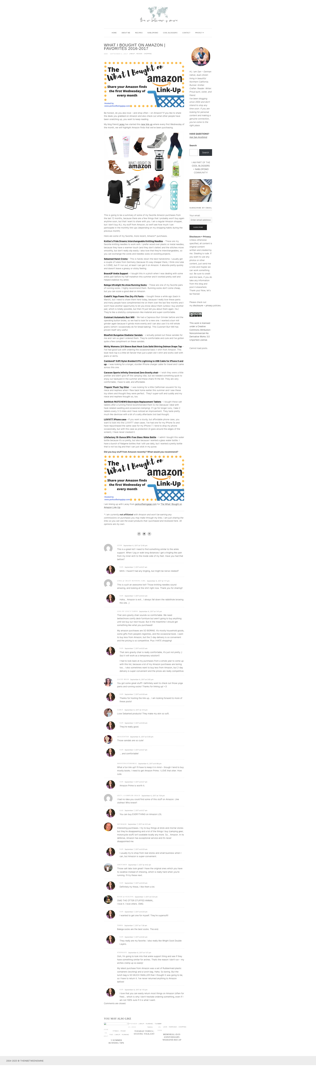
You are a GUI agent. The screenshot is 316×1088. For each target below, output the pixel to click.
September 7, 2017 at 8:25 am (136, 648)
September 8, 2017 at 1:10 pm (136, 990)
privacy (209, 305)
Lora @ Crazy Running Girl (131, 581)
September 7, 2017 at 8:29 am (136, 849)
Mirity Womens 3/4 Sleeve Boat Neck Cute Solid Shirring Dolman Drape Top (143, 346)
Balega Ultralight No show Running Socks (125, 285)
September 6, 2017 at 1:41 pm (150, 611)
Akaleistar (123, 737)
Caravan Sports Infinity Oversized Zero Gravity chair (131, 372)
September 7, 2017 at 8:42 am (136, 937)
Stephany (122, 952)
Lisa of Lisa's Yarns (127, 611)
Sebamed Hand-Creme (116, 259)
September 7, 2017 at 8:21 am (136, 567)
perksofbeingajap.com (146, 504)
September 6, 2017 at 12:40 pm (135, 545)
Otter (126, 387)
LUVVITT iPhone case (115, 419)
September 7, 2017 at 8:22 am (136, 596)
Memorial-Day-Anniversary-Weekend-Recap (172, 1037)
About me (126, 33)
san (121, 567)
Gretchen (122, 865)
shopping (148, 53)
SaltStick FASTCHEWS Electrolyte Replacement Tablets (132, 402)
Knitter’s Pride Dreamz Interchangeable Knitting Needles (133, 241)
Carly (120, 710)
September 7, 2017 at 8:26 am (136, 694)
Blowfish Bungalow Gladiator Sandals (123, 335)
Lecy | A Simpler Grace (128, 795)
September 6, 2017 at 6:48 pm (149, 764)
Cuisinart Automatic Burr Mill (119, 317)
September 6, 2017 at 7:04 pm (153, 796)
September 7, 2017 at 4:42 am (139, 865)
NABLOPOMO (202, 169)
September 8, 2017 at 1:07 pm (139, 953)
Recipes (139, 33)
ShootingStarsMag (127, 763)
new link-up (146, 124)
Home (114, 33)
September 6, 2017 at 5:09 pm (141, 737)
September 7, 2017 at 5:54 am (146, 897)
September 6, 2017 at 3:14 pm (136, 710)
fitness (116, 1031)
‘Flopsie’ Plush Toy (114, 387)
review (139, 53)
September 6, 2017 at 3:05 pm (141, 679)
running (125, 1034)
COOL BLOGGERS (170, 33)
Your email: (194, 215)
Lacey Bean (123, 679)
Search (193, 145)
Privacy (199, 33)
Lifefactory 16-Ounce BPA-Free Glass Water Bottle (130, 437)
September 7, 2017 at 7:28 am (135, 925)
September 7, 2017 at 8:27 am (136, 750)
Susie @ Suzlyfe (125, 897)
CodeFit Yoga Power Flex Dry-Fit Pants (124, 296)
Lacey (122, 124)
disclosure (198, 305)
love (165, 1027)
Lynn (119, 545)
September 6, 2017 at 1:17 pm (158, 581)
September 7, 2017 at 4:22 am (139, 824)
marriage (173, 1027)
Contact (186, 33)
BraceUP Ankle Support (116, 273)
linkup (132, 53)
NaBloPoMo (153, 33)
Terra (120, 925)
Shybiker (122, 824)
